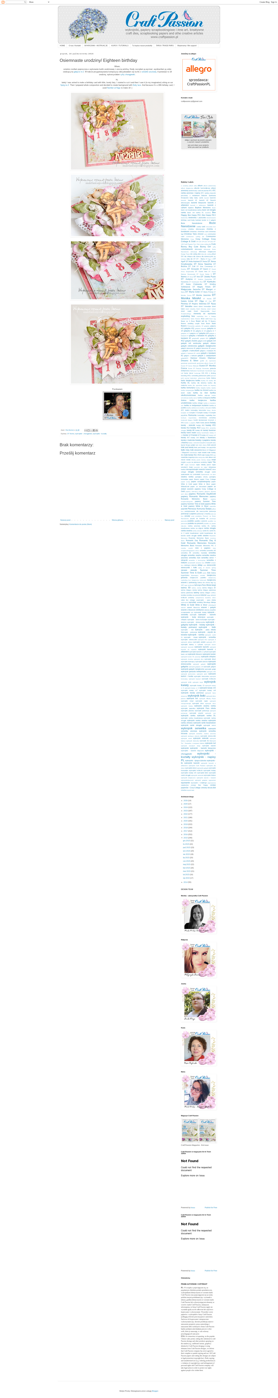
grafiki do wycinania (208, 361)
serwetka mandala (200, 553)
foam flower (205, 323)
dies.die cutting (206, 254)
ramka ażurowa (194, 526)
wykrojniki (185, 748)
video (214, 597)
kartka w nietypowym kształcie (196, 405)
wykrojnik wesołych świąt (190, 746)
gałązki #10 (204, 338)
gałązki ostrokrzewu (189, 346)
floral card (205, 319)
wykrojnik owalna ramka (205, 706)
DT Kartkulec (210, 281)
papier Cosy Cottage (208, 479)
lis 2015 (186, 844)
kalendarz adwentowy (197, 378)
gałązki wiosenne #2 (203, 348)
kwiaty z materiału (188, 440)
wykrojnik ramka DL (206, 716)
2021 (186, 818)
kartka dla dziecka (198, 383)
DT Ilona (190, 277)
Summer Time (208, 570)
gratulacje (184, 363)
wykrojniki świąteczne (188, 778)
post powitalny (196, 516)
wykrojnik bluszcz (195, 654)
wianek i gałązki (208, 607)
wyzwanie (185, 782)
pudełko (191, 521)
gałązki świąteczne (207, 346)
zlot (214, 787)
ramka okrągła (210, 528)
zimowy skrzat (206, 788)
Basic (214, 208)
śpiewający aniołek (198, 575)
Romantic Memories (197, 543)
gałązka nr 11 (189, 331)
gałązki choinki (191, 341)
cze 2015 (187, 861)
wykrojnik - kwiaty (197, 624)
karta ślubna (211, 378)
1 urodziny (184, 185)
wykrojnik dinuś (210, 659)
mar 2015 (187, 871)
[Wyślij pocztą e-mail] (85, 430)
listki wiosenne (196, 450)
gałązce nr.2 (79, 72)
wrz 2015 (187, 851)
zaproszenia (212, 783)
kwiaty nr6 (212, 435)
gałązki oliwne (209, 343)
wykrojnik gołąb (210, 669)
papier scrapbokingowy (200, 482)
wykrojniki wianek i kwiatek (206, 778)
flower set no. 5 (203, 321)
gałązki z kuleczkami (190, 351)
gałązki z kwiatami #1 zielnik (190, 353)
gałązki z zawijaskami (207, 356)
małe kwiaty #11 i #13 (192, 455)
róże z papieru (203, 548)
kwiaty (213, 422)
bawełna (208, 212)
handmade (201, 371)
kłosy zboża (211, 410)
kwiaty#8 (209, 443)
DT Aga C (209, 259)
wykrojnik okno (198, 703)
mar (214, 455)
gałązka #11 (189, 328)
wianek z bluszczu (188, 610)
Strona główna (117, 520)
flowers (213, 321)
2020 (186, 821)
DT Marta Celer (192, 292)
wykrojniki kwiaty (209, 770)
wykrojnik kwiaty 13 (197, 685)
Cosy (192, 239)
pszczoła (184, 521)
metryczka (201, 457)
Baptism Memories (203, 208)
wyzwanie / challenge (199, 783)
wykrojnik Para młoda (206, 708)
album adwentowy (209, 185)
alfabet (213, 188)
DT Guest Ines (201, 271)
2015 (186, 838)
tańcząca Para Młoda (202, 585)
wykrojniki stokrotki (197, 775)
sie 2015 (186, 854)
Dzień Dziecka (201, 309)
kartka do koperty (209, 385)
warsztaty (192, 602)
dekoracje (194, 252)
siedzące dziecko (190, 565)
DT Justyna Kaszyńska (203, 279)
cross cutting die (205, 244)
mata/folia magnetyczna (189, 457)
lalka (214, 443)
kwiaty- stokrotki (193, 443)
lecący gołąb (190, 445)
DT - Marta (200, 259)
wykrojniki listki (202, 773)
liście (204, 450)
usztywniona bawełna (203, 597)
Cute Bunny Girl (202, 246)
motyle (183, 462)
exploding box (188, 316)
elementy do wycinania (205, 314)
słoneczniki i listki (189, 568)
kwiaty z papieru (202, 440)
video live (184, 600)
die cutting (193, 254)
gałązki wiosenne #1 (188, 348)
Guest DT (212, 363)
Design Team (185, 254)
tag (212, 582)
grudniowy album (203, 363)
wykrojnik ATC (211, 642)
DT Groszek (193, 269)
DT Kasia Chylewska (191, 284)
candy (199, 226)
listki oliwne (203, 445)
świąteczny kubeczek (199, 580)
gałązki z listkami (190, 355)
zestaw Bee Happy (199, 785)
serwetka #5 (186, 553)
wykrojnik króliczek (209, 679)
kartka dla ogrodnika (195, 385)
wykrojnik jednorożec (188, 674)
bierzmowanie (211, 217)
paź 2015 (187, 847)
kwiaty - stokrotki (188, 425)
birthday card (186, 220)
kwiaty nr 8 (187, 435)
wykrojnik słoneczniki (208, 736)
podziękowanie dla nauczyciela (196, 511)
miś (214, 457)
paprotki (184, 509)
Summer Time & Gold (191, 573)
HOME (62, 46)
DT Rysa (211, 303)
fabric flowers (195, 319)
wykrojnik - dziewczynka (196, 622)
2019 (186, 824)
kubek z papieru (190, 423)
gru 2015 (187, 841)
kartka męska (211, 388)
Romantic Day (192, 541)
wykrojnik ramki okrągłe (191, 725)
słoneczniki (211, 565)
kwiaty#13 (202, 443)
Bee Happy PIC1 (194, 215)
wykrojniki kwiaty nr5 (188, 773)
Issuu (193, 1208)
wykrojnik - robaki (190, 637)
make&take (193, 452)
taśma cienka (196, 588)
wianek (183, 607)
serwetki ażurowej (148, 72)
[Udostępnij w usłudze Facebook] (94, 430)
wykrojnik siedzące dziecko (190, 736)
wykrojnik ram (210, 713)
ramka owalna (186, 531)
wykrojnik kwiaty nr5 (208, 688)
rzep (214, 548)
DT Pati (208, 301)
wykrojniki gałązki (202, 768)
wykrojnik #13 (202, 639)
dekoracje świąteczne (207, 252)
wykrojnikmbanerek (187, 780)
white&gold (212, 605)
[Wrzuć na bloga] (88, 430)
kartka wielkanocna (193, 408)
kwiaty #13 (195, 428)
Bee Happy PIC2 (209, 215)
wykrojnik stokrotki (201, 738)
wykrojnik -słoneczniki (189, 639)
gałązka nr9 (204, 333)
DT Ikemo (70, 434)
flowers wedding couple (190, 323)
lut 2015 (186, 875)
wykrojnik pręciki (196, 713)
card (203, 227)
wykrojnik (193, 615)
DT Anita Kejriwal (193, 261)
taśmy (196, 592)
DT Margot (207, 289)
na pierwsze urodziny (199, 462)
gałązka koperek (200, 328)
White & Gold (187, 605)
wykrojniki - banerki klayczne (192, 750)
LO (207, 450)
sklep (200, 565)
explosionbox (185, 319)
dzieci (196, 306)
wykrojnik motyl (187, 701)
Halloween (193, 371)
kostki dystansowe (200, 420)
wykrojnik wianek (209, 746)
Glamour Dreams (198, 358)
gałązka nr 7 (211, 331)
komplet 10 (185, 413)
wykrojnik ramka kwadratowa (192, 718)
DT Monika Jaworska (202, 295)
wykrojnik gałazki (199, 664)
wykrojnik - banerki (207, 615)
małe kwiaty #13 (207, 455)
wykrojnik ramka (188, 716)
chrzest (200, 234)
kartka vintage (197, 403)
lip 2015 (186, 858)
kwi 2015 (187, 868)
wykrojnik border (209, 654)
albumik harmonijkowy (202, 188)
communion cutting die (195, 236)
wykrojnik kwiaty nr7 (189, 690)
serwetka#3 (191, 563)
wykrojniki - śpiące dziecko (195, 761)
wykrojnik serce (209, 725)
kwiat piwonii (204, 423)
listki (197, 445)
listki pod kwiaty (187, 447)
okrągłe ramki (210, 472)
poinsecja (212, 511)
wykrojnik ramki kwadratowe (204, 723)
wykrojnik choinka (187, 659)
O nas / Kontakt (75, 46)
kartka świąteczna (198, 400)
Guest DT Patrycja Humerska (198, 368)
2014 (186, 882)
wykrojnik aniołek (199, 642)
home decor (188, 373)
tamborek (191, 585)
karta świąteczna (188, 381)
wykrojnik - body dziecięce (193, 617)
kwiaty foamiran (209, 430)
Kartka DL (185, 383)
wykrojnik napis (201, 701)
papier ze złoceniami (198, 486)
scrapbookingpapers (188, 550)
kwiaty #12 (185, 428)
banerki (183, 200)
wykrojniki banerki (192, 763)
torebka (183, 595)
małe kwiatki (202, 452)
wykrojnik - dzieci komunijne (197, 619)
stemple (184, 570)
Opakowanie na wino (208, 474)
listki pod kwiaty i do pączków (205, 447)
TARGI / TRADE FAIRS (165, 46)
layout (183, 445)
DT (194, 259)
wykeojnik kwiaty (200, 612)
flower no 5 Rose (188, 321)
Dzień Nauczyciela (201, 311)
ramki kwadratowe (192, 533)
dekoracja (198, 249)
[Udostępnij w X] (91, 430)
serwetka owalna (194, 555)
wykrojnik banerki (201, 647)
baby (191, 198)
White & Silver (201, 605)
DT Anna (203, 261)
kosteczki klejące (187, 420)
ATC (210, 190)
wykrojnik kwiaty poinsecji (192, 693)
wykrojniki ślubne (210, 775)
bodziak (198, 220)
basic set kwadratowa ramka (191, 210)
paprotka (213, 506)
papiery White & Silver (199, 506)
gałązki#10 (184, 358)
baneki (206, 198)
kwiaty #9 (198, 430)
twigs (208, 595)
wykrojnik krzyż (198, 682)
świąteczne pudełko (198, 577)
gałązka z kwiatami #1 (198, 336)
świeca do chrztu (203, 582)
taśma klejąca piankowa (207, 590)
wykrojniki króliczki (196, 770)
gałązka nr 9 (185, 333)
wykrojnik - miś (187, 630)
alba (195, 185)
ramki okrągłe (191, 535)
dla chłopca (188, 256)
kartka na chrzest (201, 390)
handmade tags (210, 371)
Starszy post (169, 520)
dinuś (214, 254)
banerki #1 (192, 200)
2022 (186, 814)
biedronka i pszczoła (197, 218)
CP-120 (198, 241)
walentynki (184, 602)
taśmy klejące (205, 593)
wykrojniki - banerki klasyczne (203, 748)
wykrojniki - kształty (100, 434)
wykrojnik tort (210, 743)
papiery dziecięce (192, 491)
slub (204, 565)
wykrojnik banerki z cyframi (199, 652)
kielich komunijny (191, 410)
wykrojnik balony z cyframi (192, 644)
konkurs (183, 418)
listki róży (185, 450)
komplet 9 (192, 413)
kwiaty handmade (203, 433)
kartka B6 (212, 380)
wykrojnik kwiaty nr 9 (192, 688)
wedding (200, 602)
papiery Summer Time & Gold (192, 504)
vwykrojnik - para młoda (206, 600)
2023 (186, 811)
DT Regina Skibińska (197, 304)
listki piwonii (211, 445)
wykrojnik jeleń (202, 674)
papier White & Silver (201, 484)
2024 (186, 807)
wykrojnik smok (186, 738)
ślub (208, 573)
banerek (213, 198)
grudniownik (192, 363)
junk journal (185, 378)
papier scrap (185, 481)
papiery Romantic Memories (194, 496)
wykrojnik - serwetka (207, 637)
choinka (183, 229)
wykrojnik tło (204, 741)
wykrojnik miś (192, 698)
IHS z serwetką (192, 375)
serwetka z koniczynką (197, 560)
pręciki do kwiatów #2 (199, 518)
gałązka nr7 (194, 333)
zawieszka (185, 785)
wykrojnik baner (210, 644)
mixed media (185, 460)
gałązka (206, 326)
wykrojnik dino (199, 659)
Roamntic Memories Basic (199, 538)
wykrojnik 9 (212, 639)
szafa (204, 573)
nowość (209, 469)
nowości (202, 469)
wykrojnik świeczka (192, 741)
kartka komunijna (188, 388)
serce (197, 550)
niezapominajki (192, 469)
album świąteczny (187, 188)
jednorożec (203, 375)
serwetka (203, 550)
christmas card (202, 231)
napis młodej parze (203, 465)
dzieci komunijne (205, 306)
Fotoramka (191, 326)
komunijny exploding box (206, 415)
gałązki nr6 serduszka (191, 343)
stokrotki (193, 570)
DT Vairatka (186, 306)
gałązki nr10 (202, 341)
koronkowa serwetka (207, 418)
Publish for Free (211, 1208)
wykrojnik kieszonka (201, 676)
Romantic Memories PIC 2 (205, 545)
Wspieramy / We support (186, 46)
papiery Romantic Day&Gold (202, 494)
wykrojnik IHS (211, 671)
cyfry (214, 247)
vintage (192, 600)
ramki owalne (203, 536)
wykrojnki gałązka (201, 780)
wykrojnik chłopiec (208, 657)
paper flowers (194, 479)
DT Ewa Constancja (205, 266)
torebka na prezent (194, 595)
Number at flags (113, 88)
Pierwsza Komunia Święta (200, 509)
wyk (192, 612)
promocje (213, 518)
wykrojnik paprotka (188, 708)
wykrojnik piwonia (187, 711)
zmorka (183, 790)
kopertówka (192, 418)
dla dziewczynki (207, 256)
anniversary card (195, 190)
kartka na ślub (200, 393)
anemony (184, 191)
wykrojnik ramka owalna (197, 720)
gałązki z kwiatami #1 (208, 351)
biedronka (184, 217)
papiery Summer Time (205, 501)
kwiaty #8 (191, 430)
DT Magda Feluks (202, 287)
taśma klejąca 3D (209, 588)
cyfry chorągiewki (127, 74)
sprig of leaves (204, 567)
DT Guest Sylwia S (204, 274)
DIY (182, 256)
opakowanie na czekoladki (190, 474)
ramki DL (206, 531)
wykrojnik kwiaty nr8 (207, 690)
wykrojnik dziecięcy (188, 661)
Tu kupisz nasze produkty (142, 46)
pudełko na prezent (195, 523)
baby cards (198, 198)
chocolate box (211, 226)
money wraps (206, 460)
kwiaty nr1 (205, 435)
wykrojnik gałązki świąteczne (192, 669)
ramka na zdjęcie (196, 528)
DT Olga (199, 301)
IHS (203, 373)
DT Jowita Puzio (208, 276)
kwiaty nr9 (195, 437)
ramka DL (206, 526)
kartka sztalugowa (204, 398)
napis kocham (190, 465)
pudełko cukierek (201, 521)
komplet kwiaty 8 (203, 413)
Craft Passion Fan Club (192, 244)
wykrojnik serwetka (193, 728)
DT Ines (197, 277)
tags (185, 585)
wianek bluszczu (193, 607)
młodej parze (195, 460)
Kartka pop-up (204, 395)
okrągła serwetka (195, 472)
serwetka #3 (211, 550)
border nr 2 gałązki (209, 220)
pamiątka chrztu (201, 477)
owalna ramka (187, 477)
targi (214, 585)
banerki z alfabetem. (198, 205)
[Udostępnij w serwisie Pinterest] (96, 430)
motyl (214, 460)
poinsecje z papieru (188, 514)
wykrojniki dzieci (191, 768)
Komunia (192, 415)
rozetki (190, 548)
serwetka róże (194, 558)
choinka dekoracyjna (196, 229)
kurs (198, 423)
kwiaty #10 (200, 425)
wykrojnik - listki (207, 627)
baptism (191, 208)
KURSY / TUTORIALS (119, 46)
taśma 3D (186, 587)
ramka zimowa (197, 531)
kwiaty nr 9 (196, 435)
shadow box (200, 563)
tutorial (203, 595)
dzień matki (186, 311)
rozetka (183, 548)
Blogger (155, 1391)
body (193, 220)
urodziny (191, 597)
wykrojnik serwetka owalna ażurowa (202, 733)
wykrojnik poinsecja (202, 711)
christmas (193, 231)
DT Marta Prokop (207, 292)
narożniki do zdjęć (200, 467)
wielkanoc (200, 610)
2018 (186, 828)
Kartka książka (201, 388)
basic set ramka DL (195, 212)
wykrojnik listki (196, 695)
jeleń (208, 375)
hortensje (197, 373)
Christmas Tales (190, 234)
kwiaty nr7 (185, 438)
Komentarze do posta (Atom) (80, 524)
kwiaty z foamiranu (208, 438)
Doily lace (137, 85)
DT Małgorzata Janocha (198, 288)
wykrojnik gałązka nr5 (196, 667)
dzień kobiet (211, 309)
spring (214, 567)
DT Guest (204, 269)
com (205, 234)
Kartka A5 (204, 380)
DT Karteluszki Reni (196, 282)
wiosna (206, 610)
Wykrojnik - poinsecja (189, 632)
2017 (186, 831)
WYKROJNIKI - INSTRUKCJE (96, 46)
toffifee (213, 593)
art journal (204, 190)
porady (187, 516)
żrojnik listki (190, 790)
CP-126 (210, 241)
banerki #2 (203, 200)
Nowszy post (65, 520)
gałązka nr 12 (201, 331)
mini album (209, 457)
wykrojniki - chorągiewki (83, 434)
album (200, 186)
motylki (188, 462)
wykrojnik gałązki (210, 667)
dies (199, 254)
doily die (190, 259)
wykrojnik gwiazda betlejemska (193, 672)
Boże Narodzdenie (191, 223)
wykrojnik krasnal (195, 679)
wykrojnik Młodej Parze (207, 698)
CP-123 (204, 241)
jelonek (213, 375)
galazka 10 (199, 326)
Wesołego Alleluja (209, 602)
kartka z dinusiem (206, 408)
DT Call (191, 266)
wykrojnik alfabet (186, 642)
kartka (197, 381)
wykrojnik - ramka (196, 634)
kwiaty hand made (188, 433)
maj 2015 (187, 864)
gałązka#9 (195, 338)
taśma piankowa (187, 593)
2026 (186, 801)
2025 (186, 804)
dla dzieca (197, 256)
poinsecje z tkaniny (203, 514)
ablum (191, 185)
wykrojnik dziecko (201, 661)
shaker (208, 563)
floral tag (212, 319)
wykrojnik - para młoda (205, 630)
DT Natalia (207, 298)
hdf (182, 373)
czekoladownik (187, 249)
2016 (186, 834)
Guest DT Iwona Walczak (190, 366)
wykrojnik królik (186, 682)
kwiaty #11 (211, 425)
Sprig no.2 (64, 85)
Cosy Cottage (202, 239)
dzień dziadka (190, 309)
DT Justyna (187, 279)
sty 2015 (186, 878)
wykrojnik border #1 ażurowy (190, 657)
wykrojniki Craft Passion (197, 765)
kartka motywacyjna (187, 390)
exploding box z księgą (206, 316)
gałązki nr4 (211, 341)
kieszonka (202, 410)
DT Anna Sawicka (203, 264)
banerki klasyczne (198, 203)
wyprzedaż (212, 780)
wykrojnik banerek (187, 647)
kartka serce (193, 398)
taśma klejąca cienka (189, 590)
